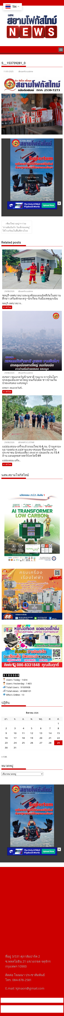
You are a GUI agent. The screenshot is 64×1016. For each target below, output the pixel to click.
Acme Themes (32, 1010)
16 (6, 737)
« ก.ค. (4, 756)
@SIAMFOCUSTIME (26, 442)
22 (58, 737)
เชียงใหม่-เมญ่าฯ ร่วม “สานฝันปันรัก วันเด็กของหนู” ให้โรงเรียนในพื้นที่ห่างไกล (16, 227)
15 (58, 733)
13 (40, 733)
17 (15, 737)
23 (6, 742)
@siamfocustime (25, 71)
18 (23, 737)
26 (31, 742)
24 (15, 742)
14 (50, 733)
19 (31, 737)
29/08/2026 (9, 291)
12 (31, 733)
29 (58, 742)
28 (50, 742)
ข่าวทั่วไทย (7, 307)
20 (40, 737)
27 (40, 742)
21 (50, 737)
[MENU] (61, 49)
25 (23, 742)
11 (23, 733)
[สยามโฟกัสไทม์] (4, 49)
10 (15, 733)
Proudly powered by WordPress (19, 1007)
